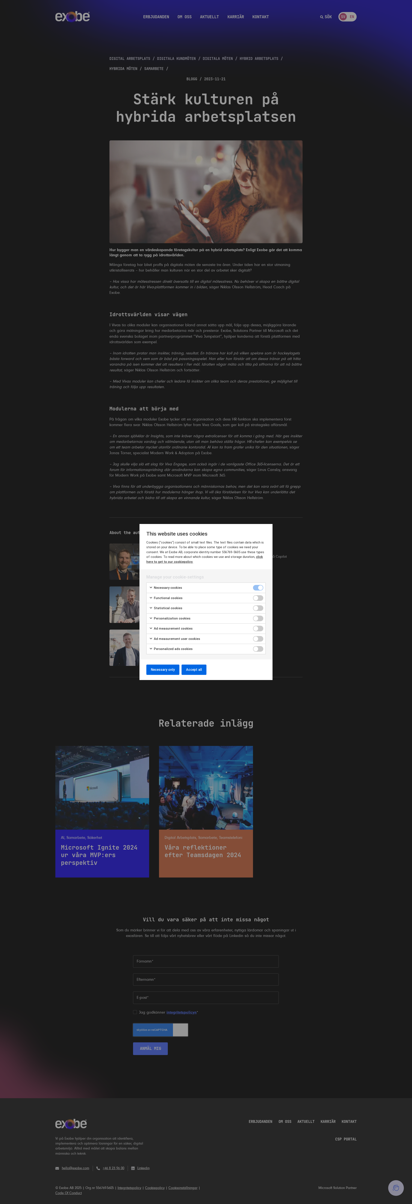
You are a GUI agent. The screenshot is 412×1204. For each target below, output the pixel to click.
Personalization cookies (171, 618)
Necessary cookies (167, 588)
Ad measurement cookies (172, 628)
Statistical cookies (167, 608)
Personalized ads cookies (172, 649)
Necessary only (163, 670)
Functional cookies (167, 598)
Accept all (194, 670)
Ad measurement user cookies (176, 639)
